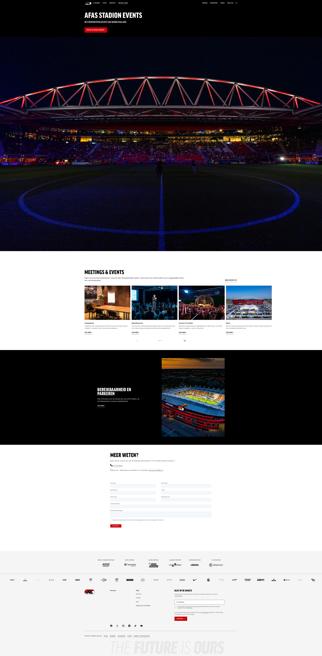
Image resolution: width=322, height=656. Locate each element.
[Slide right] (184, 340)
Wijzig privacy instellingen (143, 605)
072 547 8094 (117, 466)
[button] (96, 3)
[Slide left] (137, 340)
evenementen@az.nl (156, 470)
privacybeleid (205, 612)
